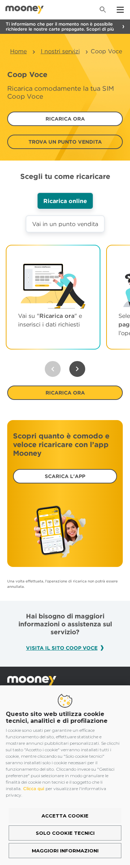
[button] (65, 119)
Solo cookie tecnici (65, 833)
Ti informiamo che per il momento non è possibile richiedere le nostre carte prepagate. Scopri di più (60, 26)
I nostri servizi (60, 51)
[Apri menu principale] (120, 9)
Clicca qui (33, 788)
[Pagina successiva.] (77, 369)
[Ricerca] (103, 9)
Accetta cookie (65, 816)
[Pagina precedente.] (53, 369)
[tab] (65, 201)
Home (18, 51)
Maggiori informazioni (65, 850)
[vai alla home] (24, 10)
